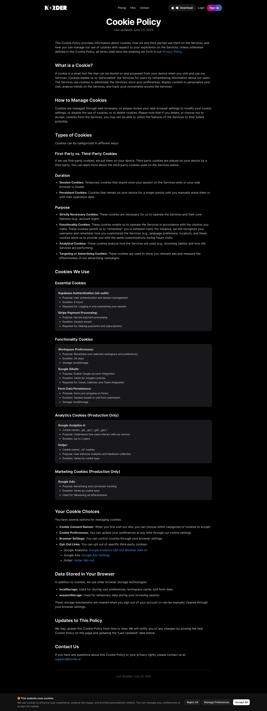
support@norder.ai (68, 659)
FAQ (132, 7)
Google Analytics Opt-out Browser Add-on (118, 550)
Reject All (192, 702)
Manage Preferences (216, 702)
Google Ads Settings (96, 555)
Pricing (122, 7)
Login (201, 7)
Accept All (241, 702)
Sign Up (214, 7)
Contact (144, 7)
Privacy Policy (172, 51)
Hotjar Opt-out (84, 560)
